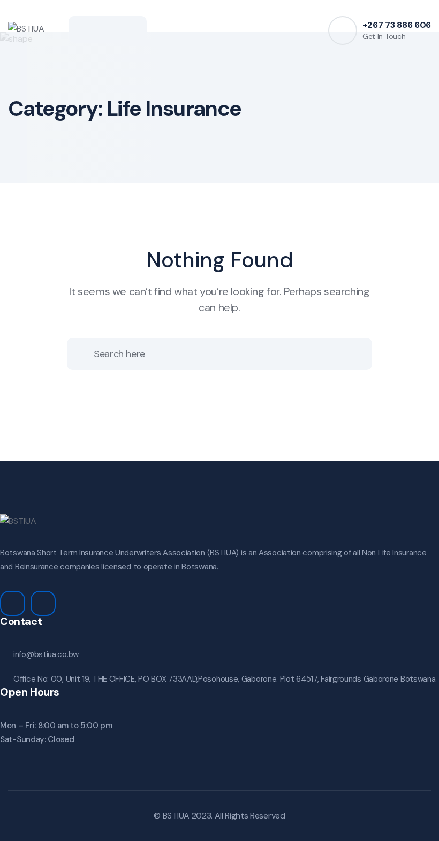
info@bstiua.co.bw (46, 654)
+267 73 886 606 (396, 24)
